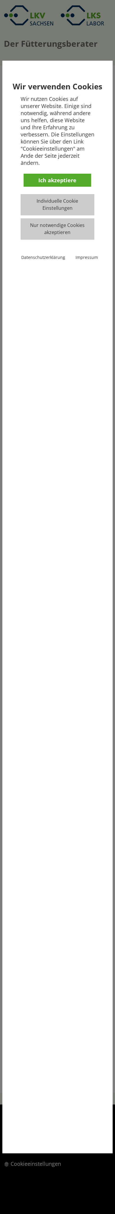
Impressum (86, 257)
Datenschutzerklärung (43, 257)
